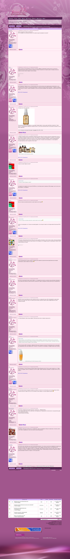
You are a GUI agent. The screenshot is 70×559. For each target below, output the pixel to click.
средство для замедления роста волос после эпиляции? (23, 504)
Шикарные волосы (40, 26)
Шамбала (41, 512)
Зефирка (57, 502)
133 (14, 331)
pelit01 (57, 509)
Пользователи (29, 18)
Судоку (16, 18)
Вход (44, 18)
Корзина (19, 502)
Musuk (57, 516)
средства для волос (46, 26)
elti (27, 130)
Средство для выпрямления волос (20, 508)
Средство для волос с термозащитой (20, 512)
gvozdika (57, 505)
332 (14, 173)
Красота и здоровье (33, 26)
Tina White (34, 130)
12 (14, 349)
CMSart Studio (54, 538)
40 (14, 439)
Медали (34, 18)
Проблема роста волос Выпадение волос (21, 501)
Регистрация (40, 18)
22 (14, 457)
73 (14, 43)
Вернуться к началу (13, 49)
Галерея (11, 18)
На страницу (12, 22)
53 (14, 273)
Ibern (41, 501)
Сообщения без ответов (12, 24)
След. (18, 22)
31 (14, 79)
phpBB (47, 537)
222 (14, 42)
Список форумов (26, 26)
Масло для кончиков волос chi (19, 515)
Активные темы (18, 24)
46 (14, 97)
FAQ (20, 18)
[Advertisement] (35, 58)
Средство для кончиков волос (15, 21)
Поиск (24, 18)
